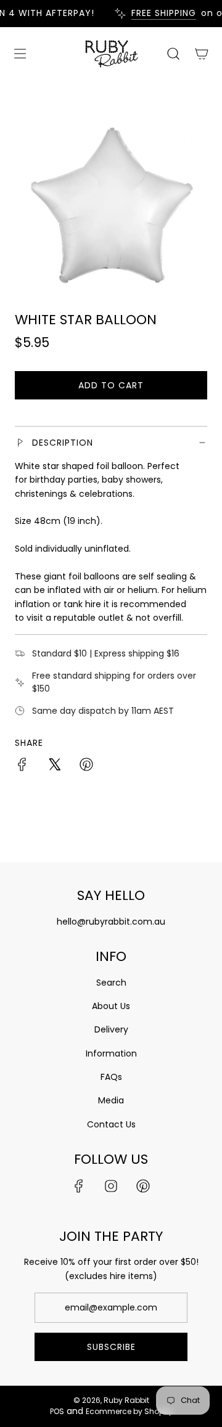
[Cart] (201, 53)
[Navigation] (20, 53)
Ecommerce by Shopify (129, 1411)
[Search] (173, 53)
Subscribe (111, 1347)
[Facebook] (79, 1186)
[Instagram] (111, 1186)
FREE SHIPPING (160, 13)
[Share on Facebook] (22, 766)
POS (57, 1411)
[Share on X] (54, 766)
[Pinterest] (143, 1186)
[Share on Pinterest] (86, 766)
